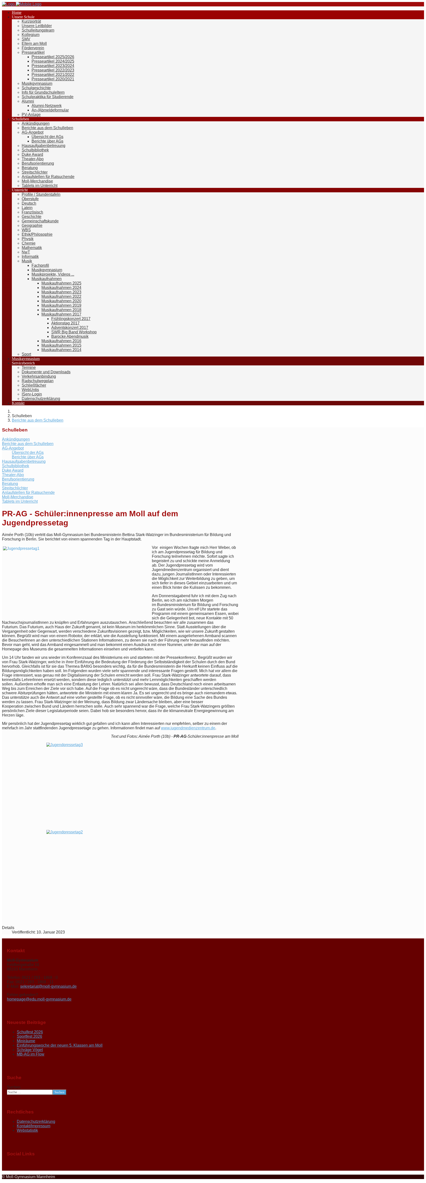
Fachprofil (40, 265)
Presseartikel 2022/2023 (53, 70)
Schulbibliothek (35, 150)
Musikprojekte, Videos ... (53, 274)
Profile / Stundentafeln (41, 194)
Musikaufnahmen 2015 (61, 345)
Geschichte (31, 217)
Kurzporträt (31, 21)
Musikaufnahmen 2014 (61, 350)
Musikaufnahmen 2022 (61, 296)
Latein (27, 208)
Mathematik (32, 248)
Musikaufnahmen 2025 (61, 283)
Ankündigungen (36, 123)
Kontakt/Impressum (33, 1126)
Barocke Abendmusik (70, 336)
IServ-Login (32, 394)
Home (16, 12)
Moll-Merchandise (37, 181)
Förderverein (33, 48)
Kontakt (18, 403)
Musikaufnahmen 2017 (61, 314)
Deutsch (29, 203)
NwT (26, 252)
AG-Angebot (32, 132)
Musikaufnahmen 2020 (61, 301)
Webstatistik (27, 1130)
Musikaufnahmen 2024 (61, 288)
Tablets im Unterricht (39, 185)
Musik (27, 261)
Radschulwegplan (37, 381)
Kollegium (30, 35)
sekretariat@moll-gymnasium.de (48, 986)
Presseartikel (33, 52)
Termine (29, 367)
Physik (28, 239)
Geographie (32, 225)
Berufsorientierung (38, 163)
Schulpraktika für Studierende (47, 97)
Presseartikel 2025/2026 (53, 57)
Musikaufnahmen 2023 (61, 292)
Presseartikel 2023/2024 (53, 66)
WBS (26, 230)
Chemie (29, 243)
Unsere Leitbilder (37, 26)
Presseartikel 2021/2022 (53, 74)
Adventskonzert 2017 (69, 327)
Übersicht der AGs (47, 137)
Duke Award (32, 154)
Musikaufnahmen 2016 (61, 341)
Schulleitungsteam (38, 30)
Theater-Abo (33, 159)
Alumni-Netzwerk (47, 106)
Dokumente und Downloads (46, 372)
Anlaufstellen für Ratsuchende (48, 177)
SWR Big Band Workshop (74, 332)
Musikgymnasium (37, 83)
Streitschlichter (35, 172)
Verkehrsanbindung (39, 376)
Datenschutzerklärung (41, 398)
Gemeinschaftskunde (40, 221)
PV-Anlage (31, 114)
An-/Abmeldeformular (50, 110)
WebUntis (30, 390)
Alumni (28, 101)
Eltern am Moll (34, 43)
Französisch (32, 212)
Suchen (13, 1087)
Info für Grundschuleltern (43, 92)
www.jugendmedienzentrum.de (188, 728)
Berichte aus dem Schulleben (47, 128)
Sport (26, 354)
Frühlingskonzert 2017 (70, 319)
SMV (26, 39)
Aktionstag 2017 (65, 323)
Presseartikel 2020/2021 (53, 79)
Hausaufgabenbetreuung (43, 145)
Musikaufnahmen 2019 (61, 305)
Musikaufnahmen (47, 279)
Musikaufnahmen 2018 (61, 310)
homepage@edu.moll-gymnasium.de (39, 999)
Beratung (30, 168)
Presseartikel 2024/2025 (53, 61)
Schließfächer (34, 385)
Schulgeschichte (36, 88)
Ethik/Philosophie (37, 234)
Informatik (30, 256)
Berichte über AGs (47, 141)
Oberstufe (30, 199)
